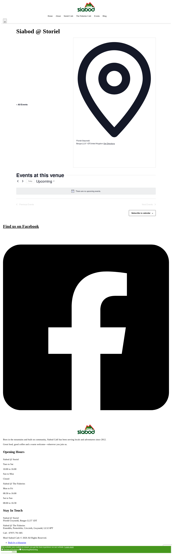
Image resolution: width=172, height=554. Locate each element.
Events (97, 16)
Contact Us (117, 16)
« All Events (22, 104)
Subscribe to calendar (140, 213)
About (58, 16)
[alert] (86, 191)
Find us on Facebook (21, 226)
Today (30, 181)
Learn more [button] (69, 547)
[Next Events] (22, 181)
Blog (105, 16)
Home (50, 16)
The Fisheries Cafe (83, 16)
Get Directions (109, 143)
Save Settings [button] (6, 552)
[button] (6, 549)
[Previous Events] (17, 181)
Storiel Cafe (68, 16)
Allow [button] (14, 552)
